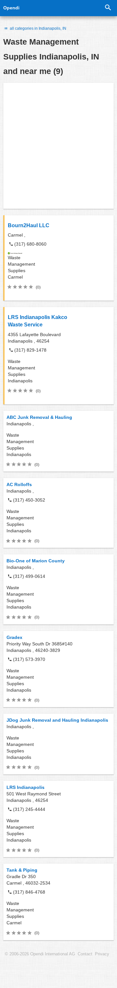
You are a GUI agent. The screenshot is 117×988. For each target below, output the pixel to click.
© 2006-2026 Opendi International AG (40, 954)
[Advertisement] (58, 146)
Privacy (102, 954)
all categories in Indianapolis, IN (37, 28)
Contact (85, 954)
